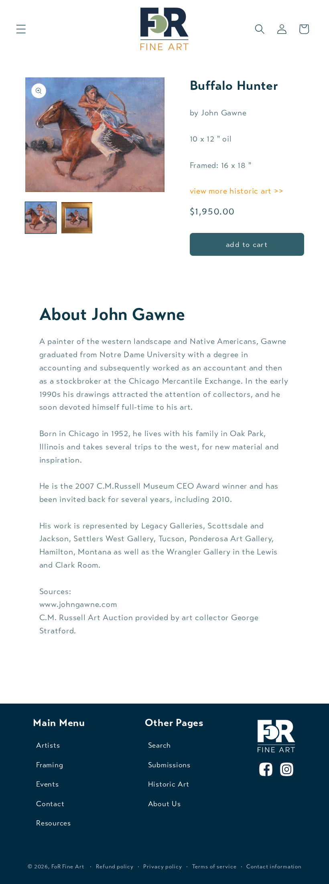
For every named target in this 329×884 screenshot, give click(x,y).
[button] (21, 29)
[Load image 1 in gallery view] (41, 217)
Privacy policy (162, 866)
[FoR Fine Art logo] (276, 736)
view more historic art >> (237, 191)
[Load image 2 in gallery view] (77, 217)
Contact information (273, 866)
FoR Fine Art (67, 866)
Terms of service (214, 866)
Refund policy (114, 866)
